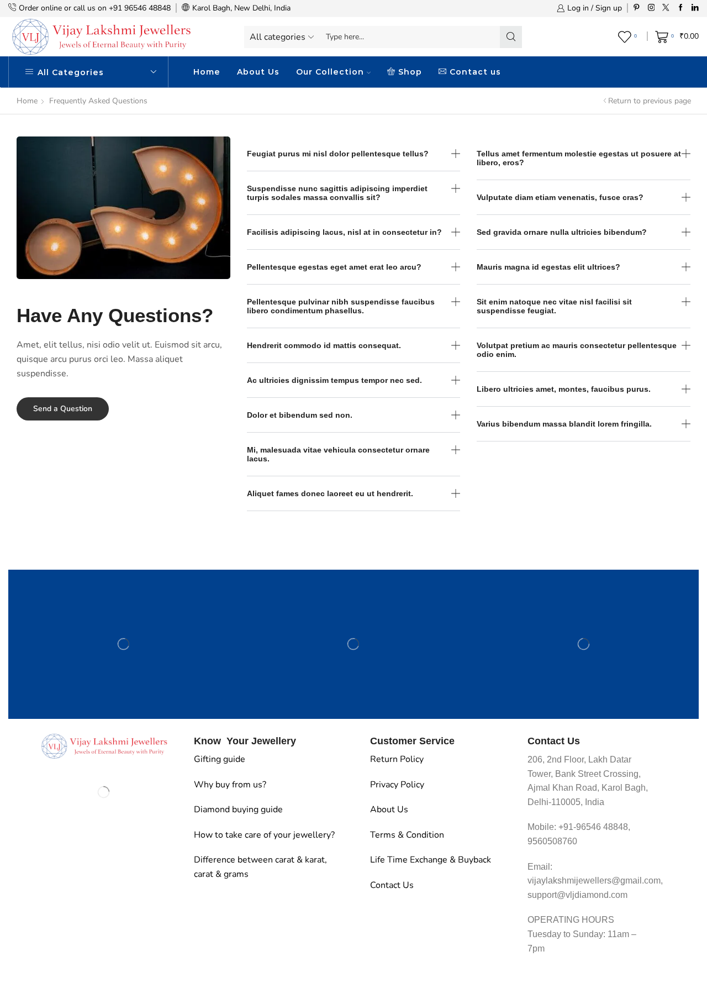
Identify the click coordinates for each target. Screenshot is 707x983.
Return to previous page (649, 101)
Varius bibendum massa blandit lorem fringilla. (564, 423)
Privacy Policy (397, 785)
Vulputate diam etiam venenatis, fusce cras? (560, 197)
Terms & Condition (407, 835)
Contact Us (392, 885)
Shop (410, 72)
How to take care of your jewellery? (264, 835)
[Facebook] (680, 8)
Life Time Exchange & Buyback (430, 860)
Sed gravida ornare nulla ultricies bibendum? (562, 232)
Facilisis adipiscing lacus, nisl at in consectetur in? (344, 232)
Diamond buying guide (238, 809)
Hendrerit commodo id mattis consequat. (324, 345)
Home (206, 72)
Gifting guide (219, 759)
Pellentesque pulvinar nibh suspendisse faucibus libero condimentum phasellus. (341, 306)
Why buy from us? (230, 785)
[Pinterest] (636, 8)
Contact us (475, 72)
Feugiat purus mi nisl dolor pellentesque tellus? (338, 153)
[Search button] (511, 37)
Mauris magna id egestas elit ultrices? (548, 266)
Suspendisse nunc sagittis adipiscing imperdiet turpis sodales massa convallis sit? (337, 193)
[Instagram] (651, 8)
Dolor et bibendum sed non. (299, 415)
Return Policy (397, 759)
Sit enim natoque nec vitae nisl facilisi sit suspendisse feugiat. (554, 306)
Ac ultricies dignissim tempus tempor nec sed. (334, 380)
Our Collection (330, 72)
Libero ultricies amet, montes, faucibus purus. (564, 389)
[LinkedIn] (695, 8)
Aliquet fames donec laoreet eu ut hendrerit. (330, 493)
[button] (354, 153)
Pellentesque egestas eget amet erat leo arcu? (334, 266)
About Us (258, 72)
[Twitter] (665, 8)
